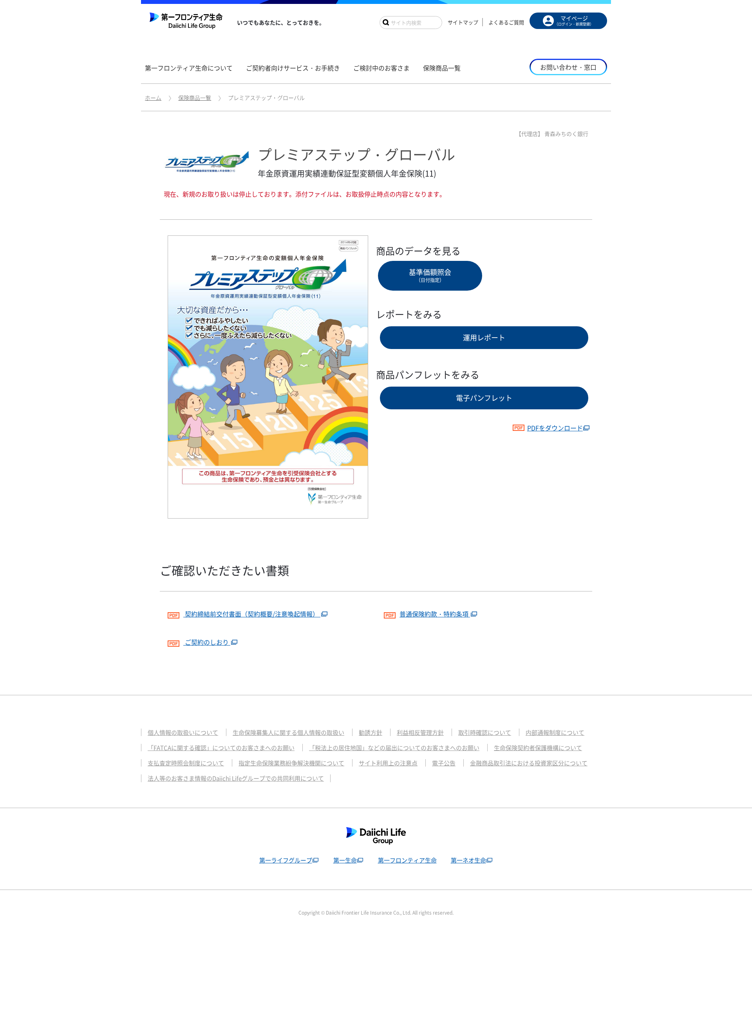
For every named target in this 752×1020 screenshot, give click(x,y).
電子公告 (444, 763)
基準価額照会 (430, 275)
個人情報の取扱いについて (183, 732)
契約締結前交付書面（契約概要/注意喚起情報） (251, 614)
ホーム (153, 97)
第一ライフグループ (285, 860)
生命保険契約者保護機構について (538, 747)
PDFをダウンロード (555, 427)
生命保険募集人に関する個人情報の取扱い (288, 732)
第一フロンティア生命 (407, 860)
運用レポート (484, 337)
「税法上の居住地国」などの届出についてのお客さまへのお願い (394, 747)
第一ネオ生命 (468, 860)
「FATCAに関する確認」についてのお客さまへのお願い (221, 747)
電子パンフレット (484, 397)
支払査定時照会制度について (186, 763)
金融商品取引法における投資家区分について (529, 763)
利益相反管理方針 (420, 732)
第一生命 (345, 860)
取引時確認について (484, 732)
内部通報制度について (555, 732)
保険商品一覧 (194, 97)
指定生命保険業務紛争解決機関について (291, 763)
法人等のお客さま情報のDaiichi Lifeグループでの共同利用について (236, 778)
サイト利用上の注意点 (388, 763)
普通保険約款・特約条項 (435, 614)
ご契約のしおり (206, 642)
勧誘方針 (370, 732)
